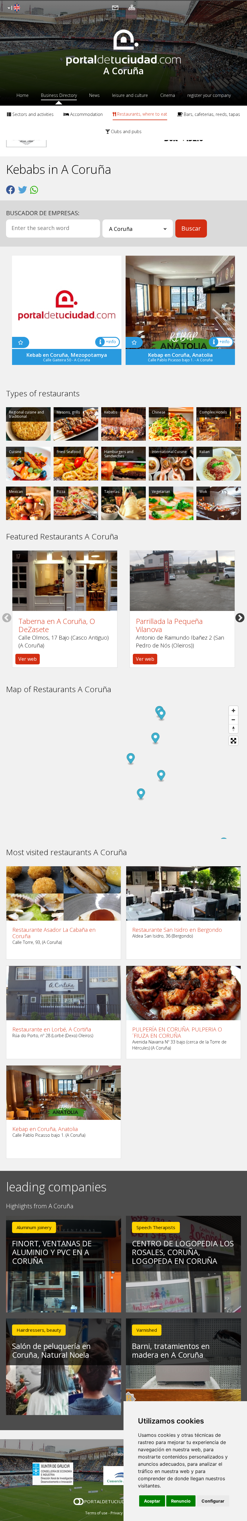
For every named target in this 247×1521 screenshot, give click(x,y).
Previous (7, 617)
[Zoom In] (233, 710)
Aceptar (152, 1500)
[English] (13, 8)
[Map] (123, 771)
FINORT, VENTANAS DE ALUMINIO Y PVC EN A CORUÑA (52, 1252)
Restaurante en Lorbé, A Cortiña (51, 1029)
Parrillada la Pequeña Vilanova (169, 625)
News (94, 95)
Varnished (146, 1330)
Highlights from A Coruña (39, 1206)
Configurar (213, 1500)
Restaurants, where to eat (141, 114)
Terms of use (96, 1513)
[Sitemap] (132, 7)
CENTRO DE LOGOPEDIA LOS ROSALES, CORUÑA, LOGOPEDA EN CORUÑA (183, 1252)
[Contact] (115, 7)
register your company (209, 95)
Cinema (167, 95)
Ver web (27, 659)
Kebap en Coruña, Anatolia (45, 1129)
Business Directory (59, 95)
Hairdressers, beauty (39, 1330)
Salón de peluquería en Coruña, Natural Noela (51, 1350)
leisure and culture (130, 95)
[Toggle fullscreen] (233, 740)
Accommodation (86, 114)
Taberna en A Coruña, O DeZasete (56, 625)
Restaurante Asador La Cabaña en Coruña (53, 933)
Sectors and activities (32, 114)
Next (240, 617)
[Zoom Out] (233, 719)
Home (23, 95)
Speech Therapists (155, 1227)
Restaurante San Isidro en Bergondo (177, 930)
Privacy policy (122, 1513)
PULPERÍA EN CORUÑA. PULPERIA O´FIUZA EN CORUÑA (177, 1032)
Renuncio (181, 1500)
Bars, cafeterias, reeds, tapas (211, 114)
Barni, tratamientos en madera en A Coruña (171, 1350)
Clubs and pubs (126, 131)
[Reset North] (233, 728)
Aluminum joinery (34, 1227)
